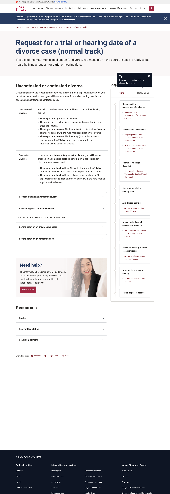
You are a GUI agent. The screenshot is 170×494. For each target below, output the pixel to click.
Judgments (82, 8)
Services (133, 8)
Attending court (57, 476)
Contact (143, 8)
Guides (22, 318)
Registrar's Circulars (93, 476)
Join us (125, 476)
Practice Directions (28, 339)
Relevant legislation (29, 329)
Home (18, 27)
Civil (18, 476)
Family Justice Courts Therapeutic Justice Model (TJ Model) (135, 174)
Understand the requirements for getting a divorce (135, 115)
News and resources (93, 482)
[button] (61, 1)
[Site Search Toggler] (151, 8)
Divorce (34, 27)
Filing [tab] (121, 93)
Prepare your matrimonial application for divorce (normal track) (134, 138)
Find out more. (70, 20)
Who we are (38, 8)
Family (26, 27)
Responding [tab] (143, 93)
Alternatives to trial (24, 487)
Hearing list (70, 8)
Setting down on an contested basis (36, 238)
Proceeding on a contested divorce (36, 208)
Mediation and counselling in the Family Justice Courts (135, 233)
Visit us (125, 482)
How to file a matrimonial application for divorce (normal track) (135, 148)
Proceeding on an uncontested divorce (38, 196)
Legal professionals (93, 487)
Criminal (19, 471)
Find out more (28, 289)
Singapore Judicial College (133, 487)
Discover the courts (54, 8)
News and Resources (118, 8)
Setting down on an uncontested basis (38, 227)
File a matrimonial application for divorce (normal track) (63, 27)
